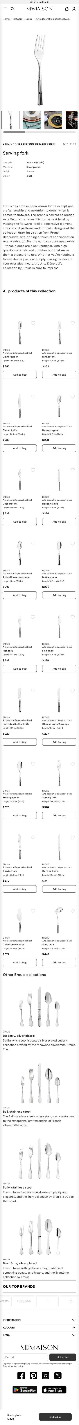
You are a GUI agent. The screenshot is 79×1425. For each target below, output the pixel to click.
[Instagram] (45, 1376)
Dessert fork (10, 503)
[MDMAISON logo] (39, 1348)
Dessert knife (50, 503)
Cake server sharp (13, 944)
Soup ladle (48, 944)
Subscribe (63, 1357)
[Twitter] (58, 1376)
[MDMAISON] (39, 9)
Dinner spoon (10, 356)
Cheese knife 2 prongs (55, 724)
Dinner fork (48, 356)
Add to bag (55, 1417)
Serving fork (49, 797)
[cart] (67, 9)
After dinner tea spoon (16, 577)
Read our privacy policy (13, 1366)
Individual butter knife (16, 724)
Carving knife (50, 871)
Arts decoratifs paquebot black (53, 18)
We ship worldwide (39, 2)
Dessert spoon (50, 430)
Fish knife (48, 650)
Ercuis (29, 18)
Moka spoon (49, 577)
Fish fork (8, 650)
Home (6, 18)
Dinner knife (10, 430)
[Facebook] (21, 1376)
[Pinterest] (33, 1376)
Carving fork (10, 871)
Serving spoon (11, 797)
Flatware (17, 18)
